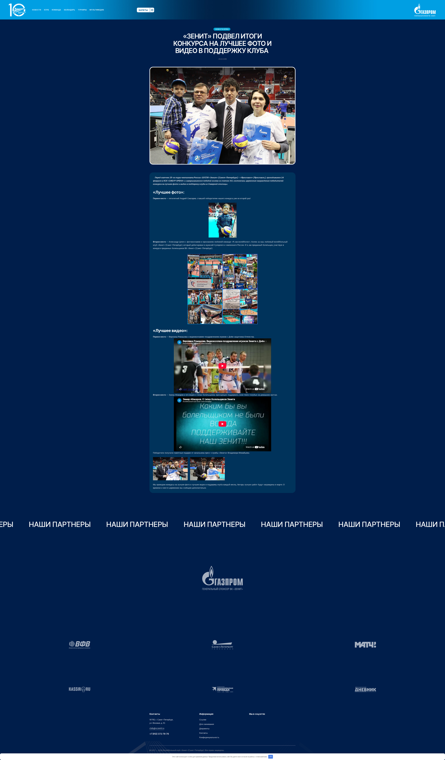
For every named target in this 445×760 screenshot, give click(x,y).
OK (271, 757)
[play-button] (117, 9)
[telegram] (121, 9)
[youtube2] (113, 9)
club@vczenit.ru (156, 728)
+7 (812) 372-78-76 (159, 734)
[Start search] (128, 10)
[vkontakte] (110, 9)
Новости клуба (222, 29)
